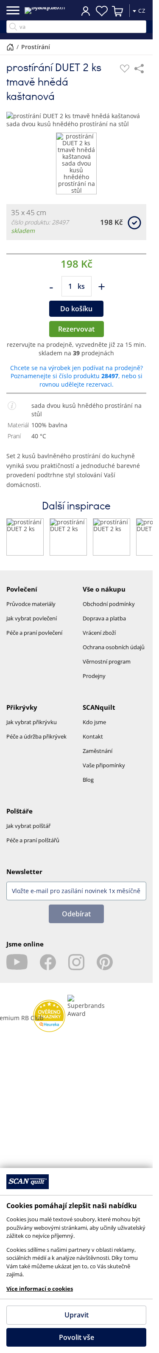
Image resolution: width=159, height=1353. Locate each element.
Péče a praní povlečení (34, 632)
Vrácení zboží (99, 632)
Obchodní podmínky (109, 604)
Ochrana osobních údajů (114, 647)
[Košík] (118, 11)
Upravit (76, 1315)
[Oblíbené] (124, 68)
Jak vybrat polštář (28, 826)
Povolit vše (76, 1337)
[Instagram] (76, 962)
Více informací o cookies (39, 1288)
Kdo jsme (94, 722)
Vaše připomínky (104, 765)
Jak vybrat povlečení (31, 618)
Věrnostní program (107, 661)
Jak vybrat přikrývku (31, 722)
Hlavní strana (10, 47)
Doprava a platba (104, 618)
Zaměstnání (97, 751)
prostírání (35, 47)
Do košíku (76, 308)
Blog (88, 779)
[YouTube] (17, 962)
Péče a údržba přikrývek (36, 736)
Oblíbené (102, 11)
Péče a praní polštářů (32, 840)
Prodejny (94, 676)
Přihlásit (85, 10)
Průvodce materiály (31, 604)
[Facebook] (48, 962)
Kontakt (93, 736)
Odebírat (76, 914)
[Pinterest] (105, 962)
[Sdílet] (139, 69)
